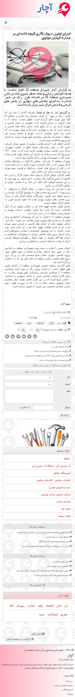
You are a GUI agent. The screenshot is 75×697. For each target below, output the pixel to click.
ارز (66, 605)
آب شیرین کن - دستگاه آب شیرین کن (51, 466)
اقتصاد (49, 605)
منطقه (14, 119)
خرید (42, 614)
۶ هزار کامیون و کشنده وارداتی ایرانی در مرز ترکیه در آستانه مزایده (43, 532)
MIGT (67, 458)
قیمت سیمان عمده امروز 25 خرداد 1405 (54, 541)
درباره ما (69, 681)
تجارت (31, 605)
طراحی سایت (63, 501)
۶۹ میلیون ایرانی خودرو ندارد (58, 566)
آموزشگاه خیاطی (61, 473)
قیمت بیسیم (64, 516)
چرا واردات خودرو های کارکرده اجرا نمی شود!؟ (51, 351)
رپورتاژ (20, 605)
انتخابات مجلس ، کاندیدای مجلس (53, 480)
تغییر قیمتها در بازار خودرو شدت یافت (54, 360)
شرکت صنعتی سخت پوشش (55, 494)
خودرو (64, 614)
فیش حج (66, 508)
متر (29, 323)
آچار (56, 112)
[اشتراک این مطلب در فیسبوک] (29, 336)
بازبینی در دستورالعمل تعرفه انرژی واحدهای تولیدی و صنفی (46, 546)
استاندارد (53, 614)
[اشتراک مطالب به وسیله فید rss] (7, 336)
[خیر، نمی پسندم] (23, 329)
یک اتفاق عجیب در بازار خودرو (58, 537)
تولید (40, 605)
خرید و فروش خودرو (59, 487)
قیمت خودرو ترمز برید (60, 347)
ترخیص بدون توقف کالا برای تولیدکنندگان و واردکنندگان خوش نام (43, 571)
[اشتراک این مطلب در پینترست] (18, 336)
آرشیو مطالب (67, 690)
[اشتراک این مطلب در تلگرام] (35, 336)
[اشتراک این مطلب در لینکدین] (12, 336)
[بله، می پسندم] (38, 329)
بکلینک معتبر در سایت (63, 685)
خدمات (39, 133)
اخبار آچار (36, 634)
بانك (11, 605)
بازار (36, 283)
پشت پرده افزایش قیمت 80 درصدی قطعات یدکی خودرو (47, 356)
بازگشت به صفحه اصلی (18, 639)
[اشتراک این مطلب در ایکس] (23, 336)
